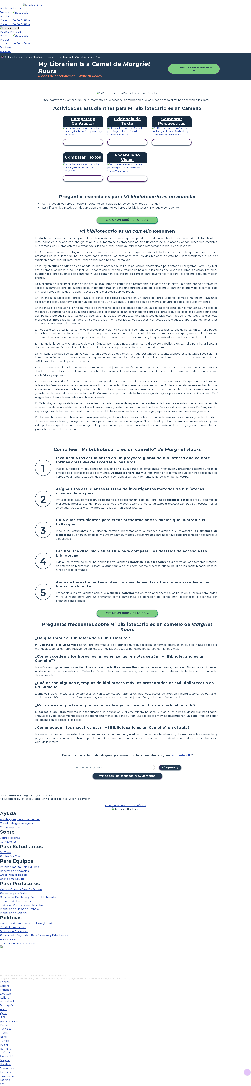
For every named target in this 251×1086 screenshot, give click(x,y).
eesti (3, 1084)
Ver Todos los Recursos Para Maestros (127, 776)
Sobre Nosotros (10, 837)
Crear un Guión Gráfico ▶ (194, 69)
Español (5, 985)
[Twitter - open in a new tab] (2, 967)
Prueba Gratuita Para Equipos (19, 867)
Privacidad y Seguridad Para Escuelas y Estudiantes (34, 935)
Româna (5, 1048)
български (7, 1068)
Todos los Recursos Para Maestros (25, 57)
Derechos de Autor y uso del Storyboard (26, 923)
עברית (3, 1009)
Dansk (4, 1025)
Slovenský (6, 1056)
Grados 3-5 (51, 57)
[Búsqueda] (20, 12)
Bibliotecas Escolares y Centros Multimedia (28, 897)
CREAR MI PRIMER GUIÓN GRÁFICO (125, 805)
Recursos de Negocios (14, 871)
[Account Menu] (9, 28)
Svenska (5, 1029)
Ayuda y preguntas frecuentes (20, 819)
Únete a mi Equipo (12, 878)
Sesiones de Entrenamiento (18, 901)
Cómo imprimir (10, 827)
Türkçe (4, 1040)
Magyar (5, 1060)
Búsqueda (169, 767)
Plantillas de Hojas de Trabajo (19, 909)
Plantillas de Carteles (14, 913)
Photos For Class (11, 856)
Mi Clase (5, 852)
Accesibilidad (8, 939)
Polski (4, 1044)
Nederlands (7, 1001)
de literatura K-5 (181, 755)
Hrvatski (5, 1064)
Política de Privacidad (14, 931)
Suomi (4, 1033)
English (5, 982)
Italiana (5, 997)
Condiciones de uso (13, 927)
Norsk (4, 1036)
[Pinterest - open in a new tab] (2, 972)
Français (5, 989)
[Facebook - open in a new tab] (2, 957)
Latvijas (5, 1080)
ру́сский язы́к (9, 1021)
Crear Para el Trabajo (13, 874)
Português (7, 1005)
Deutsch (5, 993)
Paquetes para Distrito (14, 893)
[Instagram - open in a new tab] (2, 962)
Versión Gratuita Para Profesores (21, 889)
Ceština (5, 1052)
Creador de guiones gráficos (18, 823)
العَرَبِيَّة (3, 1013)
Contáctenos (8, 841)
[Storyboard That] (33, 4)
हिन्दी (2, 1017)
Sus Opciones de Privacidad (18, 943)
